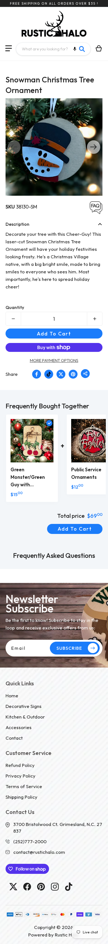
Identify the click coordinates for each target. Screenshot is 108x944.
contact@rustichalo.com (39, 852)
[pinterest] (41, 886)
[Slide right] (93, 147)
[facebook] (27, 886)
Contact (14, 738)
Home (12, 695)
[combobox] (53, 49)
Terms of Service (24, 786)
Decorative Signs (24, 706)
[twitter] (13, 886)
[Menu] (8, 48)
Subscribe (69, 648)
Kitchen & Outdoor (25, 717)
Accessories (19, 727)
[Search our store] (82, 49)
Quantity (15, 307)
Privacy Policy (20, 776)
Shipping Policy (21, 797)
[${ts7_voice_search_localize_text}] (74, 49)
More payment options (54, 360)
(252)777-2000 (30, 841)
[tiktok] (68, 886)
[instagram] (54, 886)
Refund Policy (20, 765)
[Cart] (99, 48)
